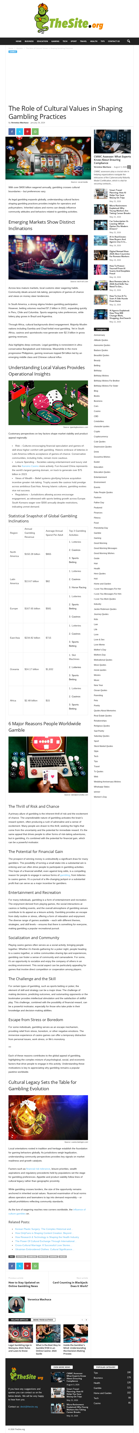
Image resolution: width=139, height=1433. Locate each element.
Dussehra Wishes (102, 457)
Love (96, 634)
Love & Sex (99, 639)
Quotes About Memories (105, 710)
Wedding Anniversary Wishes (107, 782)
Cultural (21, 1257)
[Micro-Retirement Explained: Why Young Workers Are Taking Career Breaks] (100, 209)
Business (29, 41)
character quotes (101, 426)
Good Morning (100, 543)
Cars (96, 406)
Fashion (97, 497)
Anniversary (99, 335)
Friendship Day (101, 528)
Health (93, 41)
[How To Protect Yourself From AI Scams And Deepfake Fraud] (100, 270)
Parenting (98, 695)
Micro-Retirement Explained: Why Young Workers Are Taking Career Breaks (120, 209)
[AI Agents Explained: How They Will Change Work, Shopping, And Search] (100, 314)
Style (96, 751)
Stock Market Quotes (103, 746)
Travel (83, 41)
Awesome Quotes (102, 345)
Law (96, 624)
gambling (65, 875)
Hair (96, 563)
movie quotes (100, 670)
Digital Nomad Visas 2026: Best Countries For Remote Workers (120, 254)
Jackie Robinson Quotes (105, 609)
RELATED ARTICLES (19, 1319)
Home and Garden (102, 584)
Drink (96, 452)
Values (63, 1257)
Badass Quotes (101, 350)
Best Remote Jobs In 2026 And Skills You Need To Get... (119, 284)
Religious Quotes (102, 726)
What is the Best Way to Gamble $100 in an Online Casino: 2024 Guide (48, 1349)
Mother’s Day (100, 650)
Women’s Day (100, 797)
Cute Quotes (99, 442)
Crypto (97, 431)
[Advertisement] (69, 79)
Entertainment (100, 477)
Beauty (97, 360)
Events (97, 487)
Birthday (98, 370)
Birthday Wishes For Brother (107, 381)
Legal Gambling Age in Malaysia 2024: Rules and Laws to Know (20, 1348)
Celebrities (99, 421)
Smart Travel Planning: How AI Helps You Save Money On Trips (118, 194)
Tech (65, 41)
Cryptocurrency (101, 436)
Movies (97, 675)
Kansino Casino (30, 466)
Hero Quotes (100, 573)
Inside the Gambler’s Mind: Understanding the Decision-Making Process (74, 1349)
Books (97, 396)
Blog (96, 391)
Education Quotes (102, 472)
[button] (128, 41)
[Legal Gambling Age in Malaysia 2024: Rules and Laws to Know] (20, 1333)
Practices (43, 1257)
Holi (96, 579)
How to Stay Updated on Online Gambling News (23, 1284)
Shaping (53, 1257)
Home (18, 41)
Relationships (100, 721)
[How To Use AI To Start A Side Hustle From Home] (100, 300)
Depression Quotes (103, 447)
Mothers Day (100, 655)
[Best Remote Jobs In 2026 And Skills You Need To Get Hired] (100, 285)
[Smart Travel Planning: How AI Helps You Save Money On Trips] (100, 194)
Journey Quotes (101, 614)
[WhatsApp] (35, 131)
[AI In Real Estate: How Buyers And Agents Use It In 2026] (100, 240)
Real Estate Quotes (103, 716)
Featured (98, 507)
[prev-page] (82, 1320)
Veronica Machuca (19, 122)
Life (95, 629)
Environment (100, 482)
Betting (97, 365)
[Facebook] (11, 131)
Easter (97, 462)
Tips (103, 41)
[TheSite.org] (69, 19)
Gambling (32, 1257)
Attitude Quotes (101, 340)
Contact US (114, 41)
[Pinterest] (27, 131)
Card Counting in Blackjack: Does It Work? (70, 1284)
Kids (96, 619)
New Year (98, 685)
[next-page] (86, 1320)
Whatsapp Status (102, 787)
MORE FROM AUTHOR (43, 1319)
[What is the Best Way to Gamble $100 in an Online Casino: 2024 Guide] (48, 1333)
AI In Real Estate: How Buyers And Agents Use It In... (118, 239)
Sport (74, 41)
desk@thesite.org (29, 1406)
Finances (98, 513)
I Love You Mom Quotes (105, 599)
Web (96, 776)
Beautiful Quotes (101, 355)
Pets (96, 700)
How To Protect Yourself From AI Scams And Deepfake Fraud (120, 269)
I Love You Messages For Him (107, 594)
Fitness (97, 518)
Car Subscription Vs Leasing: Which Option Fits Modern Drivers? (119, 225)
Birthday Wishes (101, 376)
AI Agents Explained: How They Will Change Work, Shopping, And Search (120, 314)
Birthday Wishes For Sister (106, 386)
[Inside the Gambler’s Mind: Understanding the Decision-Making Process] (75, 1333)
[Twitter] (19, 131)
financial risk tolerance (38, 1168)
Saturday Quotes (101, 736)
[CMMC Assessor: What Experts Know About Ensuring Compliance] (112, 141)
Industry (97, 604)
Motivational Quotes (103, 660)
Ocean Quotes (100, 690)
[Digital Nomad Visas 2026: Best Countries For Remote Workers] (100, 255)
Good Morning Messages (105, 548)
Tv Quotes (98, 771)
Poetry (97, 705)
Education (42, 41)
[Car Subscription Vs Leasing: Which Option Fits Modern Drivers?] (100, 225)
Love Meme (99, 645)
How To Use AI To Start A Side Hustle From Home (119, 298)
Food (96, 523)
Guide (97, 558)
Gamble (19, 48)
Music (96, 680)
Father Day (99, 502)
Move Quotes (100, 665)
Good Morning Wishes (104, 553)
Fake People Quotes (103, 492)
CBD (96, 416)
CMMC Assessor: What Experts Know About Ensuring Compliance (112, 160)
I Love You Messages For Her (107, 589)
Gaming (55, 41)
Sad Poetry (99, 731)
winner (97, 792)
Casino (97, 411)
